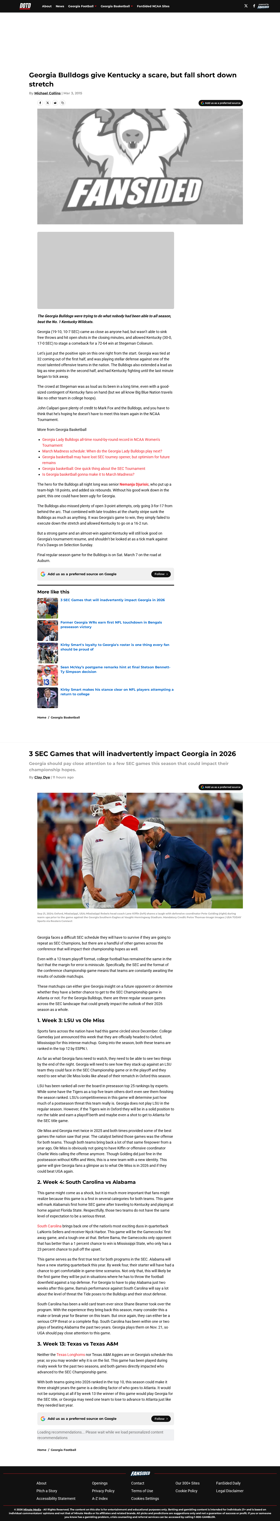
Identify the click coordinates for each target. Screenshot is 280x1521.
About (47, 6)
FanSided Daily (228, 1483)
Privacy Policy (103, 1491)
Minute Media (32, 1509)
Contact (137, 1483)
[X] (246, 5)
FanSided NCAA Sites (153, 6)
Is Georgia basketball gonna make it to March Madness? (88, 474)
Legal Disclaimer (230, 1491)
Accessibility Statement (55, 1498)
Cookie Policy (187, 1491)
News (60, 6)
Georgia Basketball (65, 717)
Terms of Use (142, 1491)
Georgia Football (63, 1450)
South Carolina (49, 1226)
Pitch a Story (46, 1491)
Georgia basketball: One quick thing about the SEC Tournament (93, 468)
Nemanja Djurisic (134, 484)
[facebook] (254, 5)
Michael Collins (47, 93)
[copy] (62, 103)
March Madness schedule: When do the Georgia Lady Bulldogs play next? (102, 451)
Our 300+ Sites (188, 1483)
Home (41, 717)
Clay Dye (42, 777)
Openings (100, 1483)
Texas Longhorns (71, 1354)
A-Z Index (100, 1498)
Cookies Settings (145, 1498)
